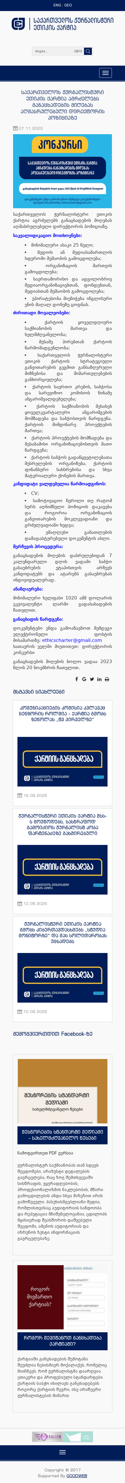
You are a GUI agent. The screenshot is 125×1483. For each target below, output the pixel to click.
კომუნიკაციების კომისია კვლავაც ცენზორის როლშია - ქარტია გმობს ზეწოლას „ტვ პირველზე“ (62, 713)
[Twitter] (92, 679)
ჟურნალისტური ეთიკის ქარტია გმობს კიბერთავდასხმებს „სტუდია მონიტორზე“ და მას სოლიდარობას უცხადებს (63, 932)
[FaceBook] (77, 679)
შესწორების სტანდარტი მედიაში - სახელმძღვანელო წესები (62, 1135)
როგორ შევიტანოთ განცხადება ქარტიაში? (62, 1341)
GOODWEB (77, 1475)
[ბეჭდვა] (107, 679)
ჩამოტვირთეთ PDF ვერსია (45, 1153)
